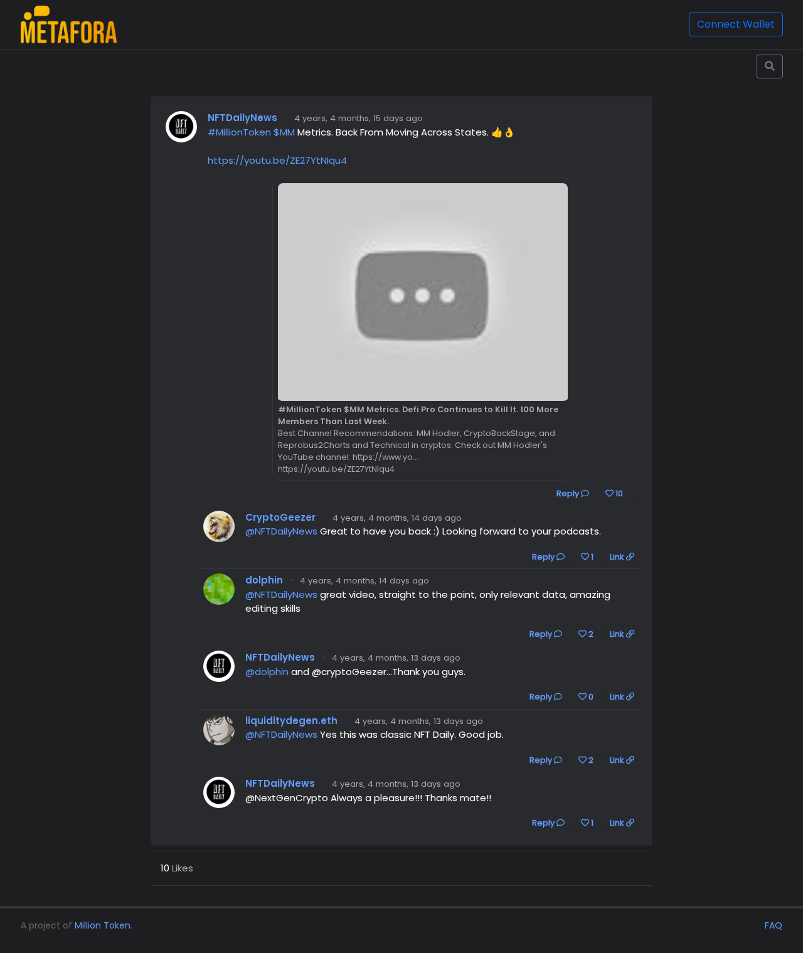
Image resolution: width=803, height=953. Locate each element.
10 (618, 493)
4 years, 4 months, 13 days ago (396, 658)
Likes (177, 868)
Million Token (102, 925)
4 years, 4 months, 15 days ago (358, 118)
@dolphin (267, 671)
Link (618, 557)
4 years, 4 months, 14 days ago (397, 518)
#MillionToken (239, 132)
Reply (568, 493)
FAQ (773, 925)
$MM (284, 132)
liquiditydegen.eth (291, 720)
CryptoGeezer (280, 517)
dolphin (264, 580)
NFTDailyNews (242, 117)
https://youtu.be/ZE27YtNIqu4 (277, 160)
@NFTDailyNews (281, 531)
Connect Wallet (736, 24)
